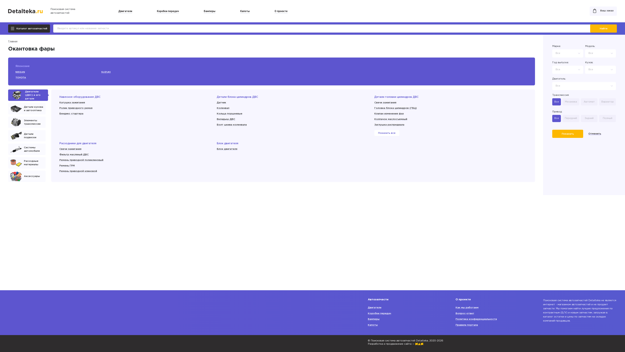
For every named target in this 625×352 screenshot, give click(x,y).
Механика (571, 102)
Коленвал (223, 108)
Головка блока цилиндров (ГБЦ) (395, 108)
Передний (571, 118)
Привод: (557, 112)
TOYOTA (20, 78)
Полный (607, 118)
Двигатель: (559, 79)
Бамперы (209, 11)
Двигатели (125, 11)
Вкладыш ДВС (226, 119)
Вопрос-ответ (465, 313)
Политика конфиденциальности (476, 319)
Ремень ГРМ (67, 166)
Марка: (556, 46)
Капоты (245, 11)
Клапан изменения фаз (389, 114)
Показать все (387, 133)
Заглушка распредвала (389, 125)
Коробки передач (168, 11)
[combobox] (567, 53)
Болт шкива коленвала (232, 125)
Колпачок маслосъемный (390, 119)
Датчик (221, 103)
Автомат (589, 102)
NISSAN (20, 72)
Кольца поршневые (229, 114)
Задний (589, 118)
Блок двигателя (227, 149)
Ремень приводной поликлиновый (81, 160)
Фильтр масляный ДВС (74, 155)
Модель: (590, 46)
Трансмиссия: (560, 95)
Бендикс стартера (71, 114)
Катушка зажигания (72, 103)
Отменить (594, 134)
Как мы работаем (467, 308)
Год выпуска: (560, 62)
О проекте (281, 11)
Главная (12, 42)
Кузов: (589, 62)
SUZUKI (106, 72)
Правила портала (467, 325)
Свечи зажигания (385, 103)
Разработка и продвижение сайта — (391, 344)
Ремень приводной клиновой (78, 171)
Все (556, 102)
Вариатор (607, 102)
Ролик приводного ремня (75, 108)
